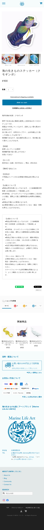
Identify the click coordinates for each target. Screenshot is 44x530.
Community (8, 481)
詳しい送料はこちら (35, 372)
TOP (7, 507)
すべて (7, 305)
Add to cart (22, 102)
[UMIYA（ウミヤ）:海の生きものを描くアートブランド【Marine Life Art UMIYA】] (22, 430)
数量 (3, 89)
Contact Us (7, 484)
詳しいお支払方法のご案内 (33, 397)
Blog (5, 478)
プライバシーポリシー (17, 507)
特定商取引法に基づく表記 (33, 507)
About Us (7, 475)
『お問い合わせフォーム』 (20, 457)
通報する (38, 290)
